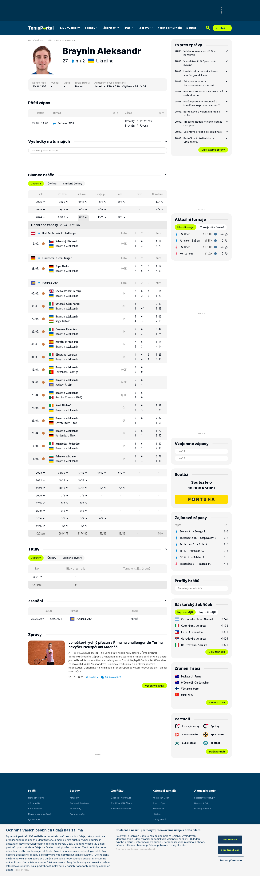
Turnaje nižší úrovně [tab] (212, 227)
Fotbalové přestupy (204, 797)
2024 (39, 217)
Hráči (128, 27)
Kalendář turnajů (169, 27)
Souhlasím (230, 839)
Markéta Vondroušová (39, 814)
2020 (39, 495)
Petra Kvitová (35, 808)
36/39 (61, 472)
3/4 (120, 201)
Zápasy (90, 27)
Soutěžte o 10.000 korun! (201, 485)
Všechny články (154, 685)
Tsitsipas (146, 121)
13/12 (100, 472)
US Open (157, 814)
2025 (39, 209)
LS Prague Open (202, 808)
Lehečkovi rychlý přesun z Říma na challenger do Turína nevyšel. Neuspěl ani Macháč (116, 645)
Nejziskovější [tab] (185, 612)
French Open (159, 803)
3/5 (120, 217)
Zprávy (144, 27)
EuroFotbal (189, 742)
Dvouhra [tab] (36, 183)
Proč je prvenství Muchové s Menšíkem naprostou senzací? (201, 103)
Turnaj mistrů (159, 819)
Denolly (130, 121)
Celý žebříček (217, 651)
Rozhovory (75, 808)
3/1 (101, 487)
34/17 (81, 487)
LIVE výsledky (70, 27)
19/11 (100, 217)
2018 (39, 510)
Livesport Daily (202, 803)
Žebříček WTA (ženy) (121, 803)
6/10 (81, 217)
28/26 (61, 217)
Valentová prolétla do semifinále (202, 131)
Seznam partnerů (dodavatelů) (135, 848)
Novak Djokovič (36, 797)
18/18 (100, 209)
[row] (97, 123)
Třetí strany (21, 869)
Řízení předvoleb (231, 860)
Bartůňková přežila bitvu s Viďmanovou (198, 140)
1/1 (120, 487)
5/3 (63, 503)
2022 (39, 480)
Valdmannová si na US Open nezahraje (200, 52)
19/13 (62, 480)
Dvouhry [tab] (36, 557)
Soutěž (191, 27)
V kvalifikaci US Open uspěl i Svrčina (200, 63)
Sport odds (217, 734)
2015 (39, 525)
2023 (39, 472)
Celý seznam (217, 702)
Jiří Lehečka (34, 803)
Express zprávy (77, 814)
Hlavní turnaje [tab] (185, 227)
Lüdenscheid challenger (57, 258)
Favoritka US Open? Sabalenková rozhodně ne (203, 93)
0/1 (63, 525)
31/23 (62, 201)
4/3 (158, 209)
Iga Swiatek (34, 819)
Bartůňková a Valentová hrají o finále (201, 113)
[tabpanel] (97, 364)
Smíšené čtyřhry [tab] (72, 183)
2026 (39, 201)
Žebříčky (109, 27)
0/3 (101, 518)
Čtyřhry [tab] (51, 557)
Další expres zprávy (213, 149)
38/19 (62, 487)
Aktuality (92, 677)
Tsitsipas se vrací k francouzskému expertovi (198, 83)
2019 (39, 503)
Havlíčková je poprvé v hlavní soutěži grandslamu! (200, 73)
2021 (39, 487)
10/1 (158, 201)
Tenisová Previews (79, 803)
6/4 (101, 201)
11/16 (81, 209)
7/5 (63, 495)
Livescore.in (190, 734)
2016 (39, 518)
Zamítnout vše (230, 849)
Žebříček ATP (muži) (121, 797)
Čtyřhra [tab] (52, 183)
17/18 (81, 472)
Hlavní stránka (35, 40)
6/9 (120, 472)
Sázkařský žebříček (121, 808)
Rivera (144, 125)
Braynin (130, 125)
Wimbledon (158, 808)
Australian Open (161, 797)
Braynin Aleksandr (65, 40)
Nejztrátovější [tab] (207, 612)
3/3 (82, 518)
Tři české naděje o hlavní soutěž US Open (202, 123)
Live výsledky (190, 726)
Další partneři (217, 751)
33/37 (61, 209)
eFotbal (215, 742)
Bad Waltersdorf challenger (59, 233)
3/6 (63, 518)
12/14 (81, 201)
